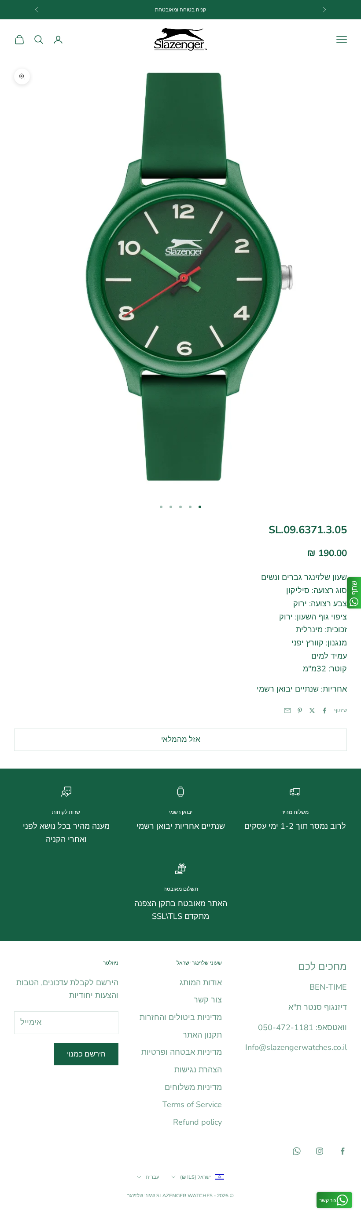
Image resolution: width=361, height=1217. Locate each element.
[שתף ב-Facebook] (324, 710)
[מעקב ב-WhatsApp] (296, 1151)
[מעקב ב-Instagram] (319, 1151)
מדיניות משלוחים (193, 1087)
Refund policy (197, 1122)
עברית (152, 1177)
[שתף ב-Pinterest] (299, 710)
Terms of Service (192, 1104)
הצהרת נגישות (198, 1069)
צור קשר (208, 1000)
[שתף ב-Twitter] (312, 710)
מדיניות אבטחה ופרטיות (181, 1052)
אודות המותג (201, 982)
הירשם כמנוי (86, 1054)
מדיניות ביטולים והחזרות (181, 1017)
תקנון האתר (202, 1035)
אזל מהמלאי (180, 739)
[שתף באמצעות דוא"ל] (287, 710)
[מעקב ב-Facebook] (342, 1151)
